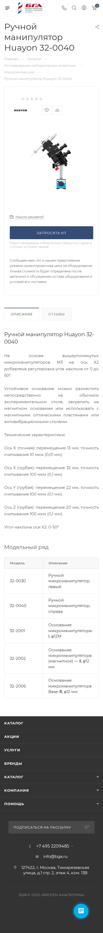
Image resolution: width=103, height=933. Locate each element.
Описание (21, 314)
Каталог (14, 723)
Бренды (13, 763)
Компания (16, 790)
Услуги (12, 750)
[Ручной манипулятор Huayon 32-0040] (51, 160)
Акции (11, 736)
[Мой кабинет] (84, 8)
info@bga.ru (55, 856)
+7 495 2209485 (52, 846)
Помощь (14, 804)
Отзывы (56, 314)
